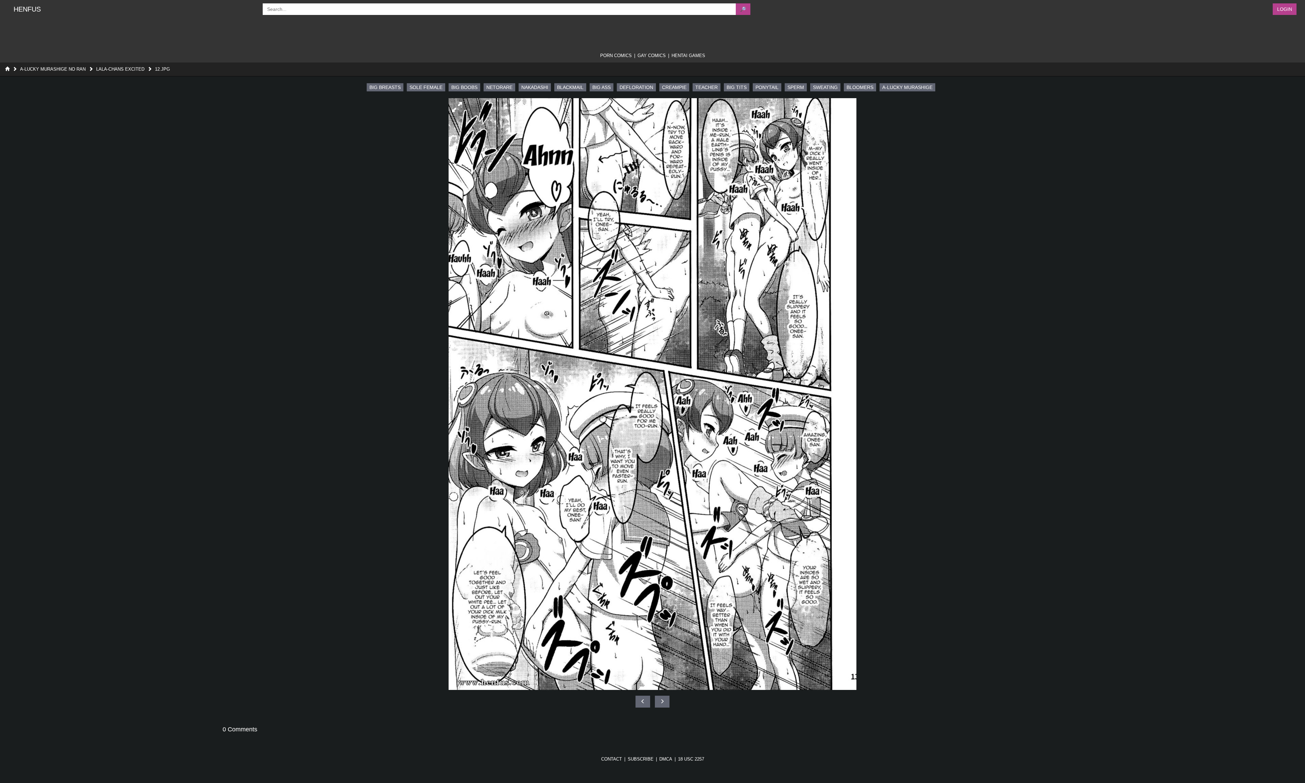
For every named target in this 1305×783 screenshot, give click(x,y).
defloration (636, 87)
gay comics (652, 55)
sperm (795, 87)
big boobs (464, 87)
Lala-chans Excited (120, 69)
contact (611, 759)
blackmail (570, 87)
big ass (601, 87)
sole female (426, 87)
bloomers (860, 87)
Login (1284, 9)
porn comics (616, 55)
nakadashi (534, 87)
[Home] (7, 69)
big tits (737, 87)
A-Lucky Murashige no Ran (53, 69)
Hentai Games (688, 55)
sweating (825, 87)
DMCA (665, 759)
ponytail (767, 87)
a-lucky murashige (907, 87)
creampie (674, 87)
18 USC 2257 (691, 759)
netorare (499, 87)
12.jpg (162, 69)
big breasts (385, 87)
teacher (706, 87)
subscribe (641, 759)
